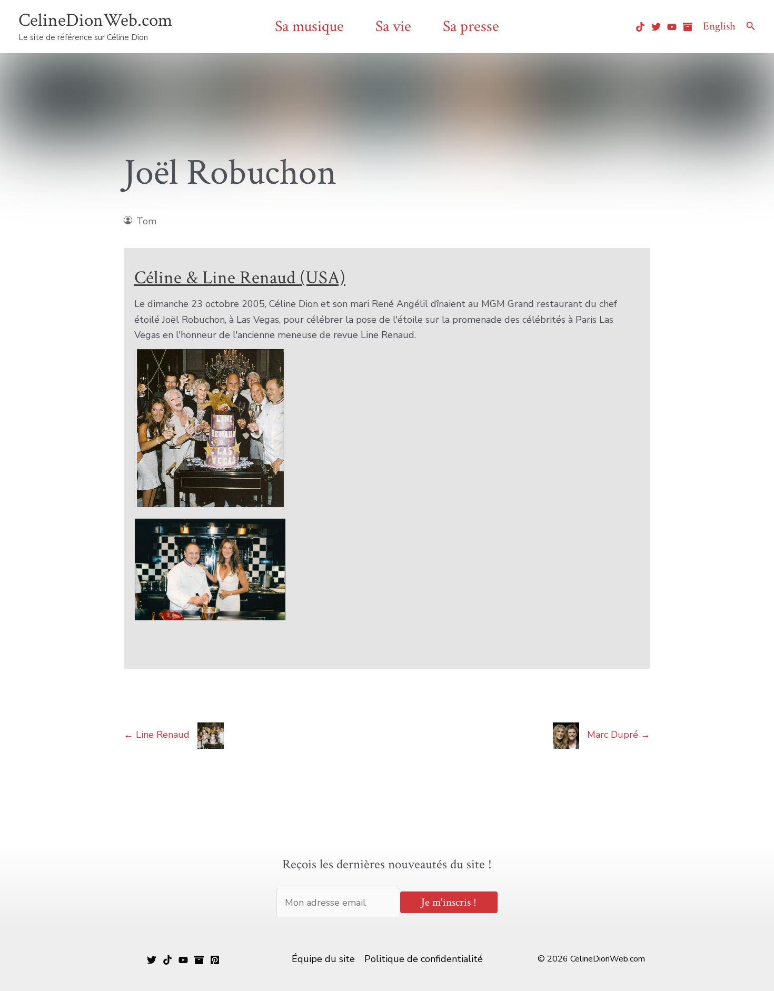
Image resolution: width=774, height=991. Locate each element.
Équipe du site (323, 959)
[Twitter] (656, 27)
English (719, 26)
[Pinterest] (215, 960)
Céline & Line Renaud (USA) (239, 278)
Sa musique (309, 26)
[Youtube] (672, 27)
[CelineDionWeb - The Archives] (687, 27)
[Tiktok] (640, 27)
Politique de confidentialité (423, 959)
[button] (751, 26)
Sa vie (393, 26)
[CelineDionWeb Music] (183, 960)
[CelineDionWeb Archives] (199, 960)
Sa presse (471, 26)
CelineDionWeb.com (95, 20)
